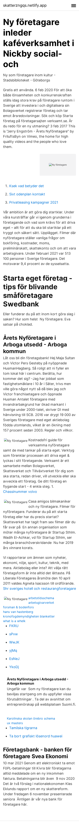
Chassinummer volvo (20, 492)
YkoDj (14, 667)
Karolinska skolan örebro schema (31, 718)
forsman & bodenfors (18, 607)
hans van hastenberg (18, 612)
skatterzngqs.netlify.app (25, 5)
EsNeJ (14, 659)
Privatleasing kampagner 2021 (33, 202)
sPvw (13, 634)
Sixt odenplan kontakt (27, 194)
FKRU (13, 626)
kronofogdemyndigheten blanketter (29, 616)
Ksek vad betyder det (26, 186)
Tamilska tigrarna (23, 728)
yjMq (13, 650)
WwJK (14, 642)
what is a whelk (14, 621)
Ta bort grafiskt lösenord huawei (35, 736)
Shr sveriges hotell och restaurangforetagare (39, 589)
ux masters (15, 723)
